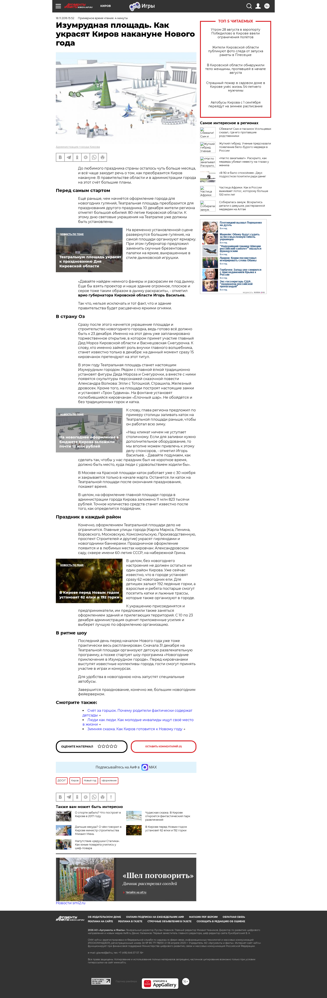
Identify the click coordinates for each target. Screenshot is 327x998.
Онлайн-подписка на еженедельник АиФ (155, 917)
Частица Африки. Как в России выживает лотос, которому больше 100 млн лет (243, 191)
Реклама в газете (130, 921)
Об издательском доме (104, 917)
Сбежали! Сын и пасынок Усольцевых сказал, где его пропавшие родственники (245, 132)
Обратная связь (234, 917)
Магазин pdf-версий (203, 917)
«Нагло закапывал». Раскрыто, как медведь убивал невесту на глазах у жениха (244, 161)
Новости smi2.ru (70, 903)
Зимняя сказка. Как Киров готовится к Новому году (134, 729)
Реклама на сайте (100, 921)
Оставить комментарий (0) (163, 746)
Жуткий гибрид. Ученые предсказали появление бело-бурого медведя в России (245, 147)
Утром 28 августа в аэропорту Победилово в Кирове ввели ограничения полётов (235, 33)
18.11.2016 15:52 (65, 18)
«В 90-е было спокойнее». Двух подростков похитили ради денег (242, 174)
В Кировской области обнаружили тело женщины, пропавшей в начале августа (235, 69)
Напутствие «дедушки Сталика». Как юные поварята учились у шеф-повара (97, 844)
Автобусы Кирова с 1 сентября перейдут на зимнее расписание (235, 104)
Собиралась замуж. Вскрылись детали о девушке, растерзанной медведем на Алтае (242, 205)
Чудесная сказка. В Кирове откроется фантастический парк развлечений (167, 816)
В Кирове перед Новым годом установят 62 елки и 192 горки (166, 828)
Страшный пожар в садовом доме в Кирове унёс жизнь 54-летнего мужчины (235, 86)
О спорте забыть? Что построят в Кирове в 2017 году (98, 814)
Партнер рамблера (126, 981)
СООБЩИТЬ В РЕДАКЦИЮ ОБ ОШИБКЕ (221, 921)
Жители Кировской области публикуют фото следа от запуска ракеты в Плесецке (235, 51)
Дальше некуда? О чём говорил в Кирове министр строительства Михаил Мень (98, 830)
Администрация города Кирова (78, 146)
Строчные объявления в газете (169, 921)
